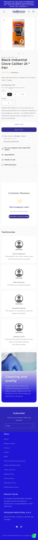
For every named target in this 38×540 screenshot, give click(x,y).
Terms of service (9, 470)
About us (7, 448)
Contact (6, 452)
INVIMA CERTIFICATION (12, 465)
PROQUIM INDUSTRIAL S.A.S (16, 535)
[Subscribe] (32, 426)
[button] (4, 12)
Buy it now (19, 130)
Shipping (10, 87)
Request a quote (9, 443)
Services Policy (9, 478)
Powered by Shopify (30, 535)
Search (6, 439)
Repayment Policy (10, 483)
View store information (11, 141)
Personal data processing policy (15, 461)
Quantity (4, 98)
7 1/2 (23, 94)
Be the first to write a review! (19, 216)
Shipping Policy (9, 474)
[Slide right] (23, 54)
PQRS (6, 457)
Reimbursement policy (11, 487)
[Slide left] (15, 54)
